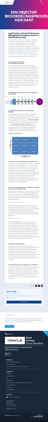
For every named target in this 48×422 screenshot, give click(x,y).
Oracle (10, 54)
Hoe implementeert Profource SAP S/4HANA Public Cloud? (22, 296)
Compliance (9, 387)
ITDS (42, 417)
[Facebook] (39, 286)
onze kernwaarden (16, 54)
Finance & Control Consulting (13, 362)
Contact (9, 394)
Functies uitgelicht (10, 376)
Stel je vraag (9, 326)
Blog (12, 30)
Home (9, 30)
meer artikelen (24, 302)
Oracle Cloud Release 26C (14, 293)
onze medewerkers (25, 54)
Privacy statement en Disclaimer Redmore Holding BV (19, 382)
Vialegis (39, 418)
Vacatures (8, 373)
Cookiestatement (10, 389)
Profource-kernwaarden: (32, 165)
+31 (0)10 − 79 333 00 (11, 406)
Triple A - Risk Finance (37, 417)
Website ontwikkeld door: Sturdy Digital (24, 420)
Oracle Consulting (10, 364)
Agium (42, 418)
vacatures (12, 322)
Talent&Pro (32, 417)
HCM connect (11, 298)
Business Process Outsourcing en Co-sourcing (17, 366)
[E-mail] (42, 286)
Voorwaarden (9, 380)
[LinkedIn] (36, 286)
